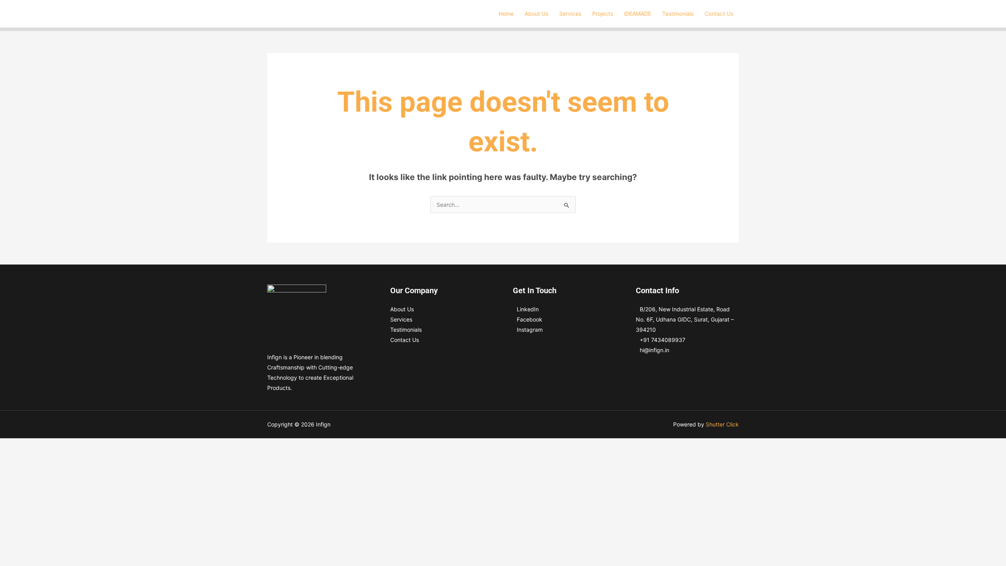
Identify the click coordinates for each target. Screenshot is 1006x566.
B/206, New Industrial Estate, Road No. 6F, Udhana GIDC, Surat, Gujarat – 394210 (685, 319)
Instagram (530, 329)
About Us (402, 309)
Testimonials (406, 329)
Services (401, 319)
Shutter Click (722, 424)
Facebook (529, 319)
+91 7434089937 (662, 339)
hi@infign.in (654, 350)
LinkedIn (528, 309)
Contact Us (404, 339)
